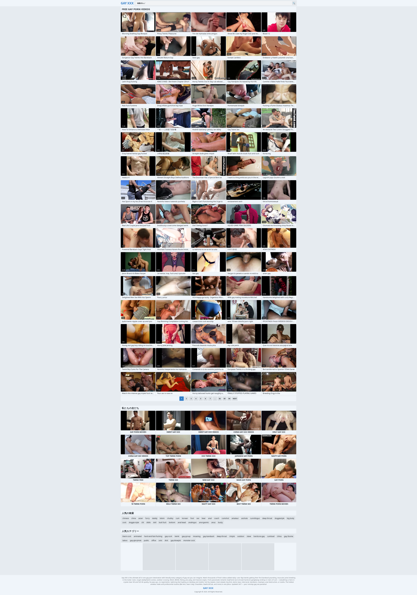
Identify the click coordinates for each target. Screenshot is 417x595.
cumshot (225, 518)
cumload (270, 536)
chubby (170, 518)
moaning (196, 536)
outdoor (240, 536)
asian (140, 518)
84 (229, 399)
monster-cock (189, 540)
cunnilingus (255, 518)
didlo (148, 522)
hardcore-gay (259, 536)
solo (160, 540)
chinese (125, 518)
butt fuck (162, 522)
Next (235, 399)
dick (166, 540)
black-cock (126, 536)
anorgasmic (204, 522)
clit (142, 522)
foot (192, 518)
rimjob (232, 536)
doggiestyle (279, 518)
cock (124, 522)
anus (213, 522)
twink (177, 536)
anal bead (182, 522)
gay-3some (288, 536)
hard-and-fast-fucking (153, 536)
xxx (198, 518)
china (133, 518)
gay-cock (168, 536)
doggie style (134, 522)
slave (249, 536)
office (153, 540)
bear (204, 518)
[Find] (294, 3)
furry (147, 518)
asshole (244, 518)
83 (224, 399)
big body (290, 518)
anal (210, 518)
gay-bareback (208, 536)
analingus (192, 522)
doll (154, 522)
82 (220, 399)
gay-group (186, 536)
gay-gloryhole (135, 540)
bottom (172, 522)
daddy (154, 518)
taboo (124, 540)
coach (216, 518)
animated (138, 536)
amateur (235, 518)
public (146, 540)
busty (220, 522)
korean (185, 518)
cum (177, 518)
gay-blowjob (176, 540)
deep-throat (222, 536)
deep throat (267, 518)
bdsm (162, 518)
